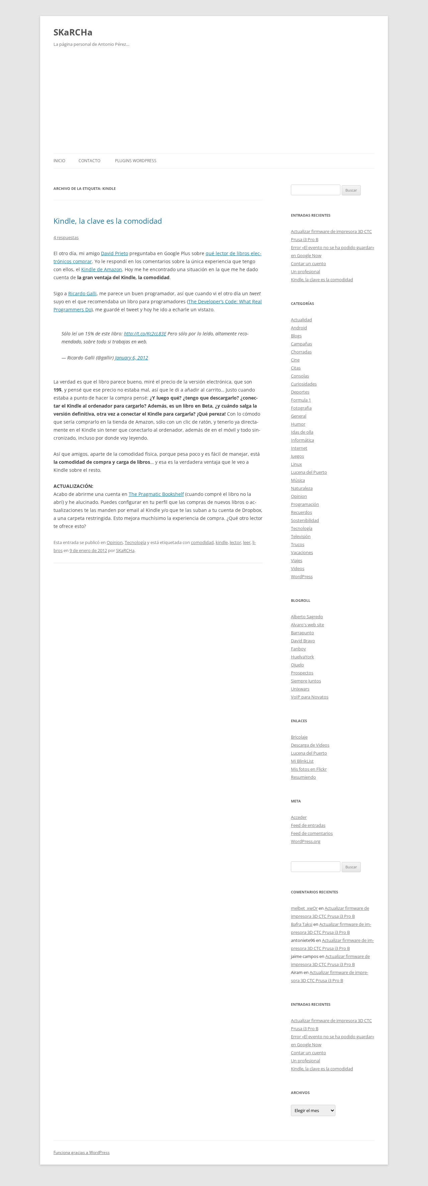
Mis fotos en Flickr (309, 769)
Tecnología (135, 542)
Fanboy (298, 649)
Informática (302, 440)
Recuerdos (301, 512)
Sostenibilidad (305, 520)
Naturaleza (302, 488)
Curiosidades (304, 384)
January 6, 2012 (131, 357)
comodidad (202, 542)
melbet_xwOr (304, 908)
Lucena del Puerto (309, 472)
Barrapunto (302, 633)
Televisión (301, 536)
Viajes (296, 560)
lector (235, 542)
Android (299, 328)
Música (298, 480)
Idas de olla (302, 432)
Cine (295, 360)
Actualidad (301, 320)
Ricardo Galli (82, 293)
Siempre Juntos (306, 681)
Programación (305, 504)
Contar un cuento (308, 263)
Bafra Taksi (301, 924)
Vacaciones (302, 552)
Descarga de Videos (310, 745)
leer (246, 542)
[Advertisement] (214, 103)
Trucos (297, 544)
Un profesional (305, 271)
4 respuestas (66, 237)
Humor (298, 424)
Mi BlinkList (302, 761)
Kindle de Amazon (101, 269)
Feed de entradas (308, 825)
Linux (296, 464)
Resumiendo (303, 777)
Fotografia (301, 408)
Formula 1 (301, 400)
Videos (297, 568)
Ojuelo (297, 665)
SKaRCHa (73, 32)
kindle (222, 542)
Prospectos (302, 673)
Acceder (299, 817)
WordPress (302, 576)
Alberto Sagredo (307, 617)
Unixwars (300, 689)
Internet (299, 448)
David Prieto (114, 253)
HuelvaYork (302, 657)
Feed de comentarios (312, 833)
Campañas (301, 344)
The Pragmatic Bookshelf (156, 494)
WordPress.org (305, 841)
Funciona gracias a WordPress (82, 1152)
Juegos (297, 456)
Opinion (115, 542)
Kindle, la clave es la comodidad (108, 221)
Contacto (89, 161)
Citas (296, 368)
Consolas (300, 376)
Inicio (59, 161)
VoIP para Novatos (309, 697)
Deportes (300, 392)
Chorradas (301, 352)
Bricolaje (299, 737)
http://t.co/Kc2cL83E (145, 333)
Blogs (296, 336)
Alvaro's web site (307, 625)
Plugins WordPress (135, 161)
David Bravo (303, 641)
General (298, 416)
